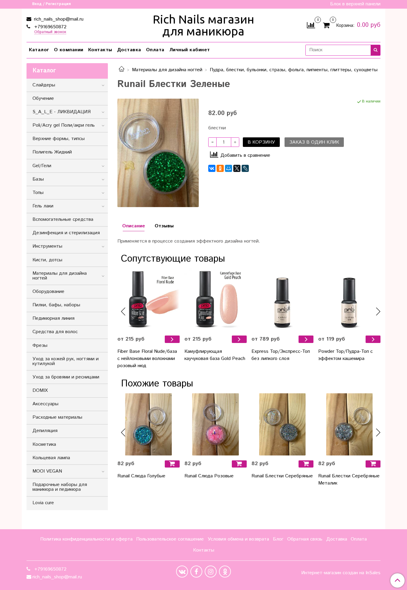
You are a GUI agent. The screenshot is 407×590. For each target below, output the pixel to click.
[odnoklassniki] (225, 571)
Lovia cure (43, 502)
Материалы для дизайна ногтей (167, 69)
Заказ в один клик (314, 142)
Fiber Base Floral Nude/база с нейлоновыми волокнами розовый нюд (147, 358)
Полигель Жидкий (52, 152)
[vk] (182, 571)
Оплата (155, 49)
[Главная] (122, 69)
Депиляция (45, 430)
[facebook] (196, 571)
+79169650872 (49, 27)
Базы (38, 179)
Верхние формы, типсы (58, 138)
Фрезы (39, 345)
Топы (38, 192)
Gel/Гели (41, 165)
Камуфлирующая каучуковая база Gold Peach (214, 355)
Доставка (129, 49)
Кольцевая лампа (51, 457)
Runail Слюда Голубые (141, 476)
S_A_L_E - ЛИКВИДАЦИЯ (61, 111)
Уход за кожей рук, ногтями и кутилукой (65, 361)
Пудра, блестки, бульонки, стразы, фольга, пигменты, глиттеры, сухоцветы (294, 69)
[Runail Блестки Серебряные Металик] (349, 424)
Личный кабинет (189, 49)
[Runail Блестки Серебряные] (282, 424)
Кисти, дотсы (47, 260)
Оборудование (48, 291)
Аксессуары (45, 403)
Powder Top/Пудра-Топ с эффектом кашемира (345, 355)
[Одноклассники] (220, 168)
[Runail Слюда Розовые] (215, 424)
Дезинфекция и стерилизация (66, 232)
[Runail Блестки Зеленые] (158, 152)
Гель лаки (42, 206)
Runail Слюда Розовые (209, 476)
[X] (236, 168)
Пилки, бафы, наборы (56, 305)
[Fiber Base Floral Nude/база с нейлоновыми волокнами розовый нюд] (148, 299)
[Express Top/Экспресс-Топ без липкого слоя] (282, 299)
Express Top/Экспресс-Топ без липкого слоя (280, 355)
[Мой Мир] (228, 168)
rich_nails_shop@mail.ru (57, 19)
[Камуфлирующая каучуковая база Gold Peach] (215, 299)
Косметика (44, 444)
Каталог (39, 49)
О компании (68, 49)
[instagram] (211, 571)
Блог (278, 539)
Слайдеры (43, 85)
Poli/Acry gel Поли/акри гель (63, 125)
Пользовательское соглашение (170, 539)
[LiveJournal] (245, 168)
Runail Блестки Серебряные (282, 476)
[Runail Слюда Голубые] (148, 424)
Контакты (100, 49)
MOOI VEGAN (47, 471)
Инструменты (47, 246)
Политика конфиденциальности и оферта (86, 539)
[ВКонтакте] (211, 168)
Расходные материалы (57, 417)
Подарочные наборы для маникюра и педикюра (59, 487)
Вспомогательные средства (62, 219)
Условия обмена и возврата (238, 539)
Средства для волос (55, 331)
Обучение (43, 98)
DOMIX (40, 390)
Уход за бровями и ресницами (65, 377)
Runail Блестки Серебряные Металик (349, 480)
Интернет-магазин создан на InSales (340, 573)
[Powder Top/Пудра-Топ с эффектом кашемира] (349, 299)
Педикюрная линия (53, 318)
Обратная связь (304, 539)
